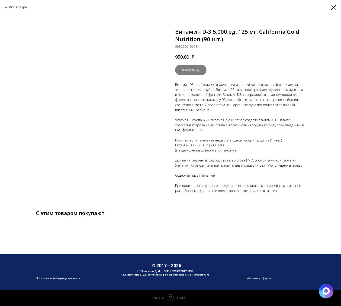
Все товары (18, 7)
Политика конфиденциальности (58, 278)
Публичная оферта (258, 278)
